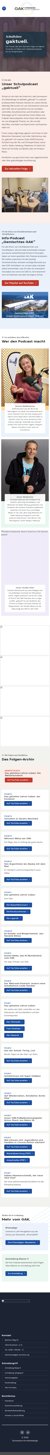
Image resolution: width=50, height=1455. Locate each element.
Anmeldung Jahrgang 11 (14, 1373)
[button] (4, 9)
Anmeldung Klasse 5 (13, 1368)
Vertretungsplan (11, 1378)
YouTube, (15, 148)
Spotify (25, 148)
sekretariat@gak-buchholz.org (17, 1355)
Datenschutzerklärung (13, 1406)
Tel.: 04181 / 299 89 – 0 (14, 1350)
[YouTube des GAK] (28, 1432)
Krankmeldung (10, 1383)
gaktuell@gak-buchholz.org (23, 160)
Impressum (9, 1401)
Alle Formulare (10, 1387)
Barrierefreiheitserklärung (15, 1411)
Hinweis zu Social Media (14, 1415)
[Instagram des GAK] (22, 1432)
